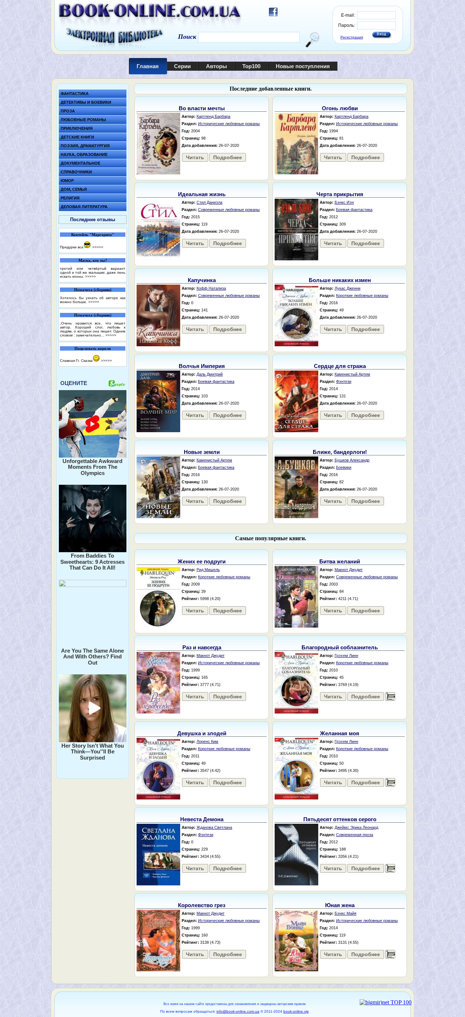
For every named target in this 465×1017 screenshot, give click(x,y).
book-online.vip (296, 1011)
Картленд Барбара (213, 116)
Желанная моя (339, 733)
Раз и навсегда (201, 647)
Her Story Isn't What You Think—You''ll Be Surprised (92, 752)
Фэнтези (343, 381)
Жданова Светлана (214, 827)
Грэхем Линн (346, 655)
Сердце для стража (340, 366)
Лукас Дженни (347, 288)
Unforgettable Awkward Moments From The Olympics (92, 467)
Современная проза (354, 834)
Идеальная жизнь (202, 194)
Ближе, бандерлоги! (340, 452)
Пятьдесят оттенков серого (339, 819)
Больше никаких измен (340, 280)
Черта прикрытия (339, 194)
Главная (148, 66)
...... (390, 696)
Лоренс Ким (207, 741)
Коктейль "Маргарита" (92, 234)
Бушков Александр (352, 460)
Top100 (251, 66)
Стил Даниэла (209, 202)
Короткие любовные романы (362, 295)
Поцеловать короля (92, 348)
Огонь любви (340, 108)
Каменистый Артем (352, 374)
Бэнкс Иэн (344, 202)
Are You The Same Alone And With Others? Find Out (92, 657)
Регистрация (351, 37)
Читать (195, 157)
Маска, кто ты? (92, 260)
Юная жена (340, 905)
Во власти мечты (202, 108)
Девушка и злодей (201, 733)
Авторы (216, 66)
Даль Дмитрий (210, 374)
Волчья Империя (202, 366)
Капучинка (202, 280)
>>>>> (97, 247)
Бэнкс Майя (345, 913)
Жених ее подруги (202, 561)
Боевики (343, 467)
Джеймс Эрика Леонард (356, 827)
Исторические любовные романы (229, 123)
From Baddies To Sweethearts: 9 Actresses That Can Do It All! (92, 562)
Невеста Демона (201, 819)
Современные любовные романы (229, 209)
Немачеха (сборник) (93, 290)
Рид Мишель (208, 569)
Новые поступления (303, 66)
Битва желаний (339, 561)
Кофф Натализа (211, 288)
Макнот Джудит (349, 569)
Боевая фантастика (354, 209)
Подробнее (227, 157)
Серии (182, 66)
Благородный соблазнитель (340, 647)
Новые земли (202, 452)
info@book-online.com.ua (238, 1011)
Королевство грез (201, 905)
